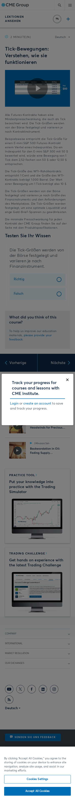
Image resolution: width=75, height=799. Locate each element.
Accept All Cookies (37, 791)
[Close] (67, 379)
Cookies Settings (37, 779)
